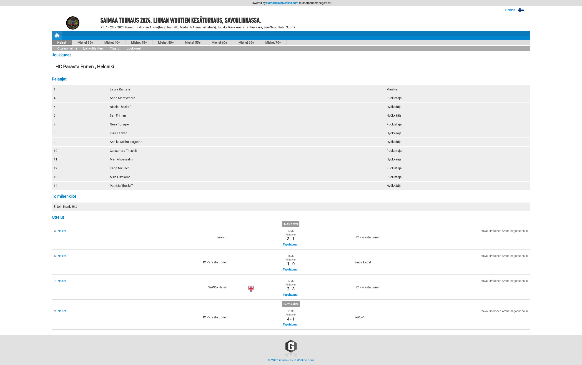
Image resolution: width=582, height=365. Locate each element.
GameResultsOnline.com (282, 3)
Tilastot (115, 48)
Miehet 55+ (193, 43)
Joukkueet (134, 48)
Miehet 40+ (112, 43)
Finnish (510, 10)
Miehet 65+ (246, 43)
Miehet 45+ (139, 43)
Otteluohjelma (67, 48)
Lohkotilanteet (93, 48)
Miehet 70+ (273, 43)
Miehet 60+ (219, 43)
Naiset (61, 43)
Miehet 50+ (166, 43)
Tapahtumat (290, 244)
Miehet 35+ (85, 43)
